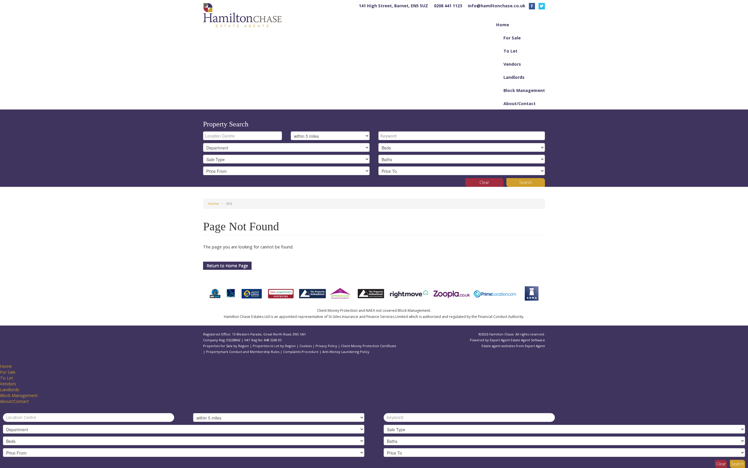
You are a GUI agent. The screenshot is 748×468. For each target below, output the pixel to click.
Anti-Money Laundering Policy (345, 351)
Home (502, 24)
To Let (510, 51)
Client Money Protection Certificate (368, 346)
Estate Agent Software (528, 340)
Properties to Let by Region (274, 346)
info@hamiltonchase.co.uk (496, 5)
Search (525, 182)
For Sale (512, 38)
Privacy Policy (326, 346)
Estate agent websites (498, 346)
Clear (484, 182)
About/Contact (519, 103)
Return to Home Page (227, 265)
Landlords (513, 77)
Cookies (305, 346)
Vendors (512, 64)
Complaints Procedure (300, 351)
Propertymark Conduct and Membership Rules (242, 351)
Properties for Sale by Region (226, 346)
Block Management (524, 90)
